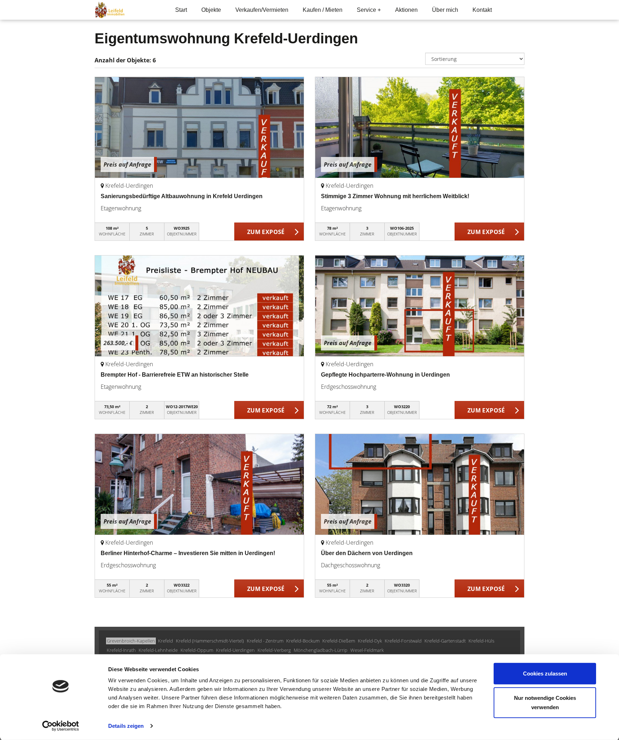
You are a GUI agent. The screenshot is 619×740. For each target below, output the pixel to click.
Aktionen (406, 10)
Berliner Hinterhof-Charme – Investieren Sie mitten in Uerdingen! (188, 553)
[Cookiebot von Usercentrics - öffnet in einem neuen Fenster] (60, 726)
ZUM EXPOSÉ (266, 232)
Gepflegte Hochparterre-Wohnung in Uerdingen (385, 375)
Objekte (211, 10)
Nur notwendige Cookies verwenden (545, 702)
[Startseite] (126, 10)
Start (181, 10)
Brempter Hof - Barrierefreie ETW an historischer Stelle (175, 375)
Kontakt (482, 10)
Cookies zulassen (545, 673)
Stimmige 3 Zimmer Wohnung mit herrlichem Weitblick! (395, 196)
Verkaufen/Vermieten (261, 10)
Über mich (445, 10)
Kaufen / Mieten (322, 10)
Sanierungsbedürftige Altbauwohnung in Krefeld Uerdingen (182, 196)
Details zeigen (126, 726)
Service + (369, 10)
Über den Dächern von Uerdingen (367, 553)
